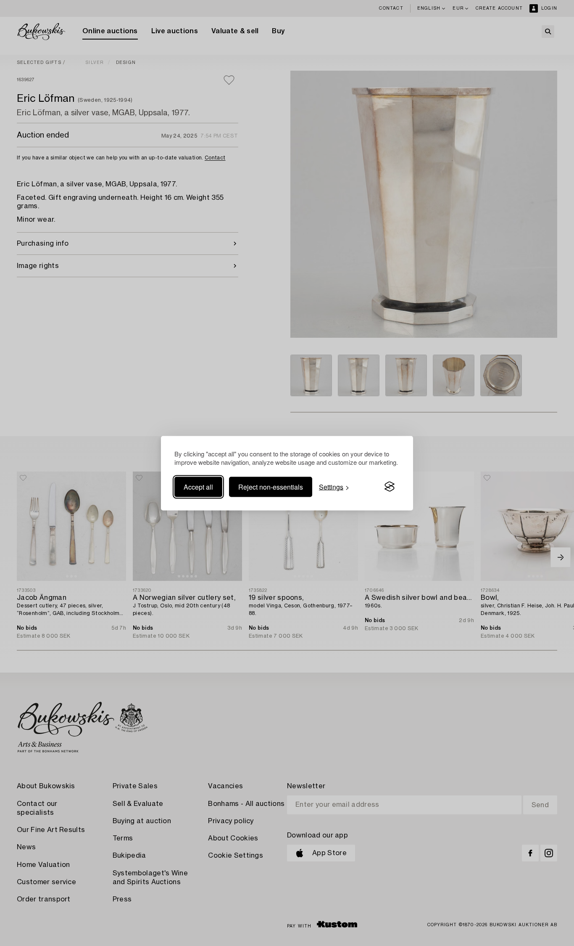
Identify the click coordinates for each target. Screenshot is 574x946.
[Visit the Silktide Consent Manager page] (389, 487)
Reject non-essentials (270, 486)
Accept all (198, 486)
